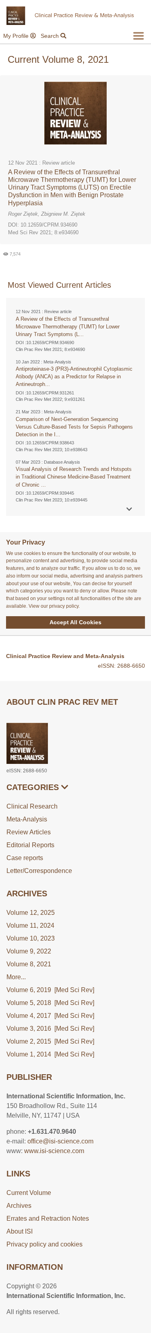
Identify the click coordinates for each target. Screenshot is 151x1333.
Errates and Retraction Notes (47, 1218)
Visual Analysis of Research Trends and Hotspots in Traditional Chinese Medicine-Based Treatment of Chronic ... (74, 476)
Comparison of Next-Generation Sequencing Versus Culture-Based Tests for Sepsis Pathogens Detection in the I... (74, 426)
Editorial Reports (30, 845)
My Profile (16, 36)
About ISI (19, 1231)
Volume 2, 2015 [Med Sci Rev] (50, 1041)
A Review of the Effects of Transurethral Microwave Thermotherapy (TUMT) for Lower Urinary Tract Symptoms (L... (68, 326)
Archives (18, 1205)
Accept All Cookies (75, 622)
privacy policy (64, 606)
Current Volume (28, 1192)
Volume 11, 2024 (30, 925)
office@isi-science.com (60, 1141)
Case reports (24, 857)
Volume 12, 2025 (30, 912)
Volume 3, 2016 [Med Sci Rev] (50, 1028)
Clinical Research (32, 806)
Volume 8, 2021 (28, 964)
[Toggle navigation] (138, 35)
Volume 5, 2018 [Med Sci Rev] (50, 1002)
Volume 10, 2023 (30, 938)
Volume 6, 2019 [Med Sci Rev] (50, 989)
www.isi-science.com (54, 1150)
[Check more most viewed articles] (129, 509)
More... (16, 977)
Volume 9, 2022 (28, 951)
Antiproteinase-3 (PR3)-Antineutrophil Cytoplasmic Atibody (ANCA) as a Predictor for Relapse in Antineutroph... (74, 376)
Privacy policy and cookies (44, 1244)
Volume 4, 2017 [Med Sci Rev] (50, 1015)
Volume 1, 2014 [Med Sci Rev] (50, 1054)
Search (50, 36)
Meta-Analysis (26, 819)
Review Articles (28, 832)
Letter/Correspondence (39, 870)
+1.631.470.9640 (52, 1131)
